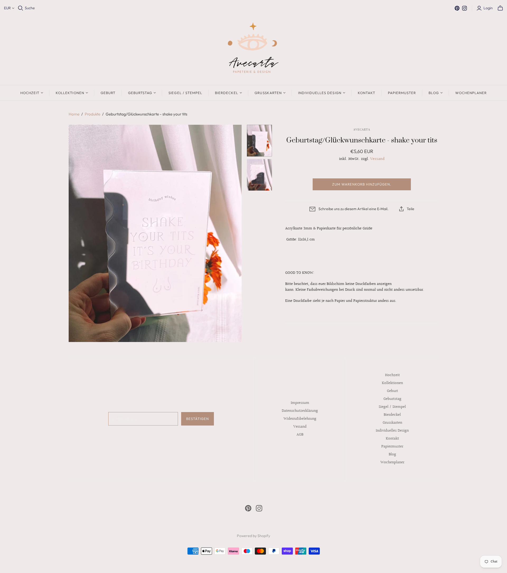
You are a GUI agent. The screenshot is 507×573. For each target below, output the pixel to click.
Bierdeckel (226, 93)
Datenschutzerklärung (300, 411)
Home (74, 114)
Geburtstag (140, 93)
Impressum (300, 403)
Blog (434, 93)
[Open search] (20, 8)
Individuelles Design (319, 93)
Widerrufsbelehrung (300, 419)
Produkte (92, 114)
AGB (300, 435)
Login (488, 8)
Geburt (108, 93)
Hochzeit (29, 93)
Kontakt (366, 93)
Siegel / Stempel (185, 93)
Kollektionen (70, 93)
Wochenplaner (471, 93)
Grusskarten (268, 93)
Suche (30, 8)
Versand (377, 159)
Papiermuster (402, 93)
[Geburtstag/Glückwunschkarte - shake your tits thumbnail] (259, 140)
